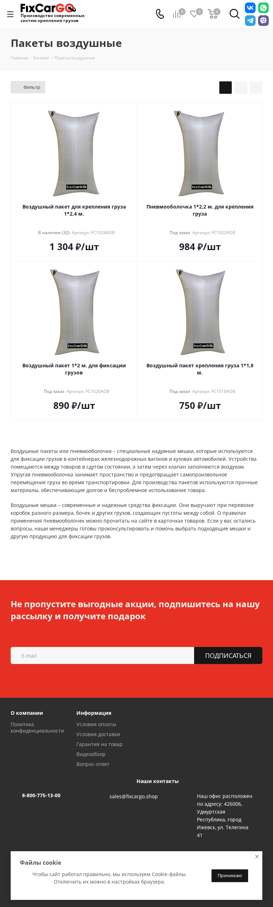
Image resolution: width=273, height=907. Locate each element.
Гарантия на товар (99, 744)
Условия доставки (98, 734)
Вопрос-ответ (92, 764)
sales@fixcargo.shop (133, 796)
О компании (27, 712)
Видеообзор (91, 754)
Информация (93, 712)
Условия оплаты (96, 724)
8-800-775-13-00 (41, 795)
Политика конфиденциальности (37, 727)
